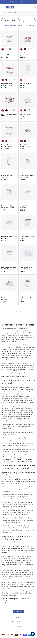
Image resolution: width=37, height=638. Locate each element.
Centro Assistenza (18, 622)
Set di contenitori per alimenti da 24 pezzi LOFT (26, 268)
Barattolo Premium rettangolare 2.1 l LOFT (6, 85)
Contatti (18, 626)
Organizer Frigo (29, 25)
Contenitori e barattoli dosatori (13, 25)
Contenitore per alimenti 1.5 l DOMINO (27, 299)
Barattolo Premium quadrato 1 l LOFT (6, 54)
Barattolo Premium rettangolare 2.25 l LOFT (25, 115)
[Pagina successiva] (26, 311)
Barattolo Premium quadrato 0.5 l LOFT (25, 54)
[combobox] (18, 12)
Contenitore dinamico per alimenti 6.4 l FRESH (9, 238)
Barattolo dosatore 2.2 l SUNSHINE (8, 268)
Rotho (18, 617)
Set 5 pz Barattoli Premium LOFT (9, 115)
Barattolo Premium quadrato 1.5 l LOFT (6, 177)
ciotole (22, 394)
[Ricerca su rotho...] (5, 13)
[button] (4, 7)
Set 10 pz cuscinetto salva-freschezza (9, 298)
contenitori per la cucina (9, 337)
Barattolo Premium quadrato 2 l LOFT (25, 85)
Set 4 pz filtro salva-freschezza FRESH (26, 207)
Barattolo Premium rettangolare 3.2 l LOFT (6, 146)
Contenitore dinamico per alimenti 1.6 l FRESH (27, 177)
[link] (34, 7)
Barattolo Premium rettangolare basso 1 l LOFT (26, 146)
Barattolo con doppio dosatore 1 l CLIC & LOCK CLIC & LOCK (9, 207)
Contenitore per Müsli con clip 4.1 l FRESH (27, 238)
